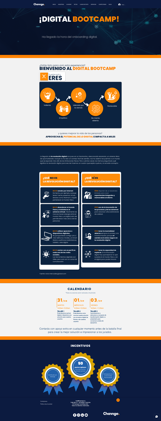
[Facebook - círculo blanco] (74, 415)
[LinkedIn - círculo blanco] (82, 415)
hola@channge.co (80, 401)
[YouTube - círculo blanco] (86, 415)
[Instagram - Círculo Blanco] (78, 415)
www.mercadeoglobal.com (55, 274)
